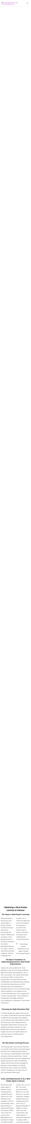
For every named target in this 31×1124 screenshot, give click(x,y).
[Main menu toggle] (27, 3)
